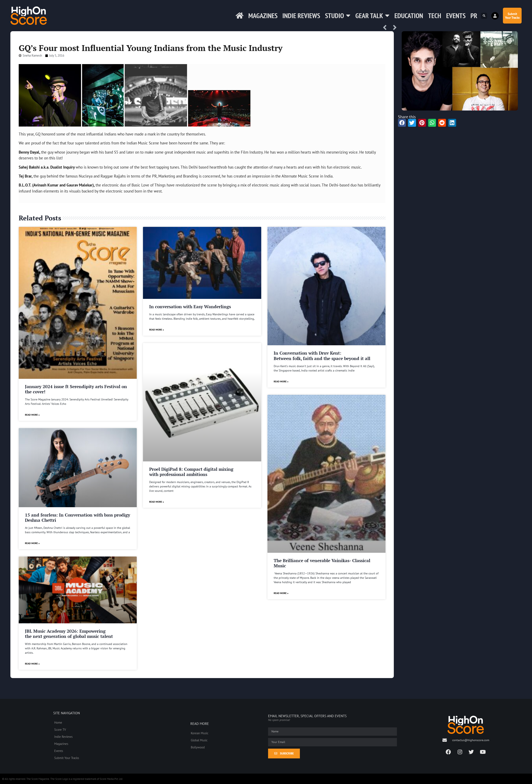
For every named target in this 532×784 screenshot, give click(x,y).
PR (473, 15)
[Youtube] (483, 752)
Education (408, 15)
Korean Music (199, 733)
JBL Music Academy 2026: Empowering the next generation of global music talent (69, 633)
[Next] (393, 28)
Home (58, 722)
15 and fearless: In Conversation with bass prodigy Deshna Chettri (77, 517)
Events (456, 15)
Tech (434, 15)
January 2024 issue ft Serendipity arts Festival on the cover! (76, 389)
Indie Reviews (301, 15)
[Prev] (386, 28)
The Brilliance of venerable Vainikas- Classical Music (322, 563)
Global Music (199, 740)
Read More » (32, 414)
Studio (334, 15)
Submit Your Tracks (66, 758)
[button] (484, 16)
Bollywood (198, 747)
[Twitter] (471, 752)
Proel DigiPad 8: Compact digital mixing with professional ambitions (191, 471)
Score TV (60, 729)
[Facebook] (448, 752)
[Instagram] (460, 752)
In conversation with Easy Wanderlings (190, 306)
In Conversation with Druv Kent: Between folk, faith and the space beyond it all (322, 355)
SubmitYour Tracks (512, 16)
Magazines (262, 15)
